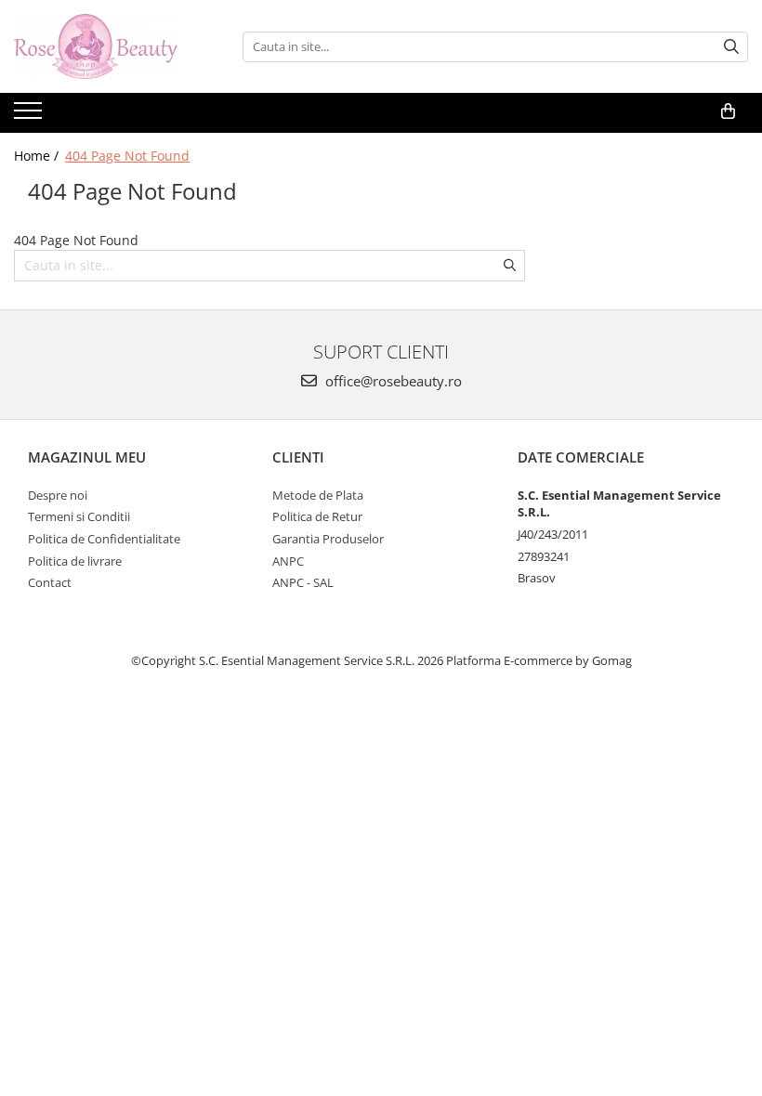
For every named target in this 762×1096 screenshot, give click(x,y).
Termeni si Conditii (79, 516)
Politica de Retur (317, 516)
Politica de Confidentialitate (104, 538)
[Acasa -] (107, 46)
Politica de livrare (75, 561)
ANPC (288, 561)
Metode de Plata (317, 495)
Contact (50, 582)
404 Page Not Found (127, 155)
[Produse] (30, 116)
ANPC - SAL (303, 582)
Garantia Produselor (328, 538)
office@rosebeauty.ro (392, 381)
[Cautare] (731, 47)
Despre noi (57, 495)
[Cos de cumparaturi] (728, 111)
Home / (38, 155)
